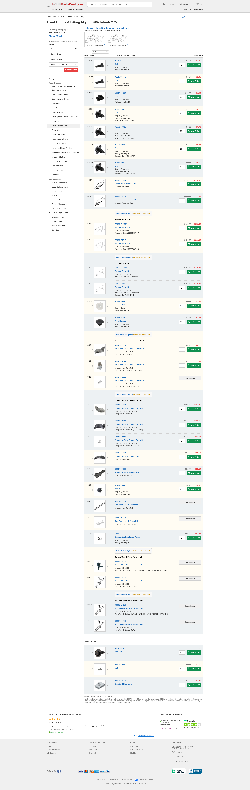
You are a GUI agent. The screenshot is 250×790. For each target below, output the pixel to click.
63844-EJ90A (120, 437)
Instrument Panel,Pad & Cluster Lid (65, 152)
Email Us (179, 752)
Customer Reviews (53, 750)
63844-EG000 (120, 405)
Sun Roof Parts (58, 170)
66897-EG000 (120, 180)
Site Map (133, 753)
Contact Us (187, 9)
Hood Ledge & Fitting (60, 139)
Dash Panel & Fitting (60, 94)
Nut (116, 668)
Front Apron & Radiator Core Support (65, 117)
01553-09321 (120, 109)
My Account (93, 746)
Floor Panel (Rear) (59, 108)
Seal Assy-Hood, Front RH (126, 521)
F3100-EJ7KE (120, 284)
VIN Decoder (51, 753)
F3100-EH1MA (121, 268)
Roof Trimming (57, 166)
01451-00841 (120, 485)
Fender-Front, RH (122, 271)
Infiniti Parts (57, 9)
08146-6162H (120, 648)
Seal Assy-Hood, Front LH (126, 505)
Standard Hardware (123, 684)
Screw (117, 489)
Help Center (198, 9)
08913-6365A (120, 681)
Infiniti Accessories (75, 9)
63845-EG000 (120, 345)
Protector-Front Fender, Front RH (129, 408)
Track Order (93, 750)
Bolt (116, 64)
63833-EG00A (120, 561)
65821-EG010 (120, 501)
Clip (116, 96)
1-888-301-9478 (182, 761)
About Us (50, 746)
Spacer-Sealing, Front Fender (128, 537)
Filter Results (71, 70)
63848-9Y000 (120, 93)
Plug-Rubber (120, 321)
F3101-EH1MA (121, 224)
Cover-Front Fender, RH (125, 200)
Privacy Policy (127, 780)
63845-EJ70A (120, 361)
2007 (64, 17)
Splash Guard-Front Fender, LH (128, 565)
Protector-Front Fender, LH (127, 456)
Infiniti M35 (57, 17)
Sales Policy (101, 780)
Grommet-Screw (122, 305)
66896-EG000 (120, 196)
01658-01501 (120, 318)
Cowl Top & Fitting (59, 90)
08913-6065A (120, 664)
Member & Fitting (58, 157)
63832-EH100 (120, 605)
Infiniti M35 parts (137, 699)
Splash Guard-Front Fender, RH (129, 608)
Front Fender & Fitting (60, 126)
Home (49, 17)
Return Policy (113, 780)
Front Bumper (57, 121)
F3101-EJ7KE (120, 240)
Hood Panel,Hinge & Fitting (62, 148)
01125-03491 (120, 61)
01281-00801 (120, 301)
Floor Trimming (57, 112)
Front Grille (56, 130)
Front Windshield (58, 135)
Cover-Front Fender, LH (125, 184)
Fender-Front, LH (122, 227)
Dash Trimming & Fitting (61, 99)
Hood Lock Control (59, 143)
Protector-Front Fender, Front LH (129, 349)
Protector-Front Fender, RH (127, 472)
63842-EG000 (120, 469)
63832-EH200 (120, 621)
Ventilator (55, 175)
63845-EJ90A (120, 377)
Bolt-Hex (118, 652)
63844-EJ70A (120, 421)
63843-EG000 (120, 453)
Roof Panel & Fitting (59, 161)
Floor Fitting (56, 103)
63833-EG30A (120, 577)
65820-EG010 (120, 517)
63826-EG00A (120, 534)
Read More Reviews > (146, 736)
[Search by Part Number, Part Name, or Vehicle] (149, 4)
